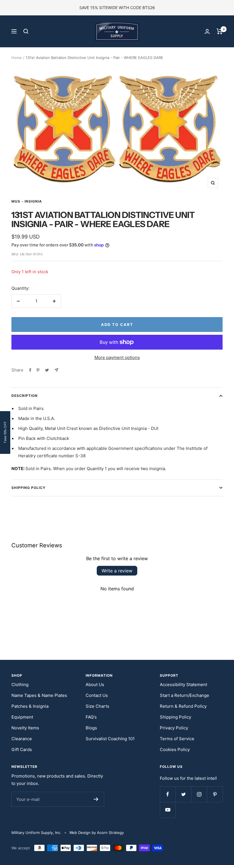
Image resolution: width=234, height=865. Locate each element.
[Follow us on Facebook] (167, 794)
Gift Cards (21, 749)
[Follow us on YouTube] (167, 810)
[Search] (26, 31)
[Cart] (220, 31)
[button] (5, 432)
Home (16, 57)
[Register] (96, 799)
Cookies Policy (175, 749)
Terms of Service (177, 738)
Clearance (21, 738)
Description (24, 395)
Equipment (22, 717)
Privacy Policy (174, 728)
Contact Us (97, 695)
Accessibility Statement (183, 684)
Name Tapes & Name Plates (39, 695)
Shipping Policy (28, 487)
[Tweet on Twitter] (47, 370)
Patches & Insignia (30, 706)
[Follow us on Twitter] (183, 794)
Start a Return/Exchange (184, 695)
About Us (95, 684)
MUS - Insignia (26, 201)
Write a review (117, 571)
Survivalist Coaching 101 (110, 738)
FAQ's (91, 717)
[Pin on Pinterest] (38, 370)
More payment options (117, 357)
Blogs (91, 728)
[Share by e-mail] (56, 370)
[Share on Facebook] (30, 370)
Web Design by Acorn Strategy (96, 832)
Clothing (20, 684)
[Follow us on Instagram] (199, 794)
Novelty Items (25, 728)
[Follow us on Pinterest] (215, 794)
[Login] (207, 31)
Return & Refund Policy (183, 706)
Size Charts (97, 706)
